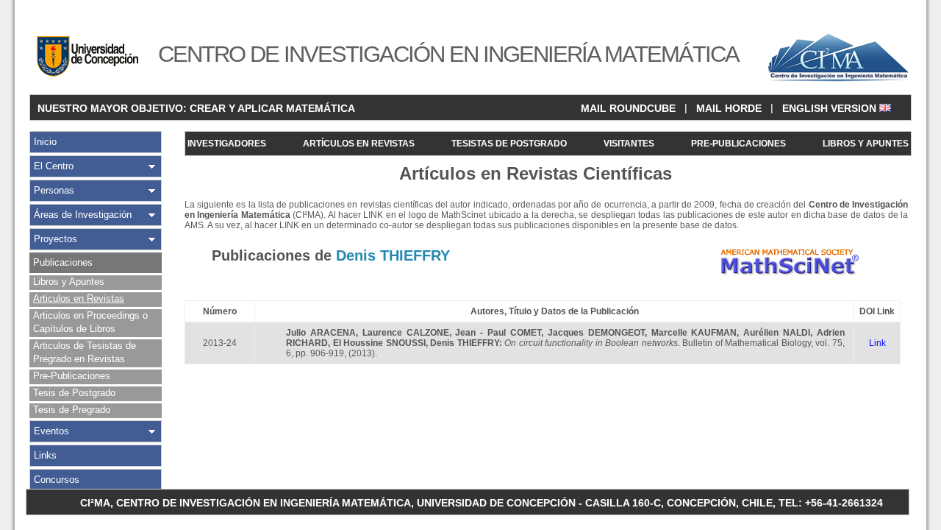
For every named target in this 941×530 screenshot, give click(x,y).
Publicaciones (63, 262)
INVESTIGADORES (226, 143)
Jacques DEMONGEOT (596, 333)
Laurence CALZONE (405, 333)
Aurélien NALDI (776, 333)
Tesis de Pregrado (71, 409)
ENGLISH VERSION (830, 108)
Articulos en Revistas (78, 298)
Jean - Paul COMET (498, 333)
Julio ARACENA (321, 333)
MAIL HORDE (729, 108)
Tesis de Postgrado (74, 392)
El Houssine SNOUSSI (379, 343)
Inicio (45, 141)
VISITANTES (629, 143)
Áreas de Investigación (83, 214)
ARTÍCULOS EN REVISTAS (359, 143)
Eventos (51, 431)
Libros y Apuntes (68, 281)
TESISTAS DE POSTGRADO (509, 143)
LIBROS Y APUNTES (866, 143)
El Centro (54, 166)
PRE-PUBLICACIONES (738, 143)
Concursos (56, 479)
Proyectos (55, 238)
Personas (54, 190)
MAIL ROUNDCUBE (628, 108)
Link (877, 343)
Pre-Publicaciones (71, 375)
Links (45, 455)
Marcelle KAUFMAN (694, 333)
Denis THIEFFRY (464, 343)
